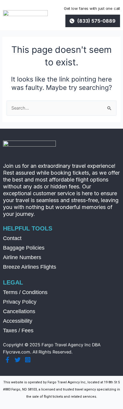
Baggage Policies (23, 248)
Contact (12, 238)
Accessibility (17, 321)
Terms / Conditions (25, 292)
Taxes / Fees (18, 330)
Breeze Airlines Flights (29, 267)
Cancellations (19, 311)
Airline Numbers (22, 257)
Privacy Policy (19, 302)
